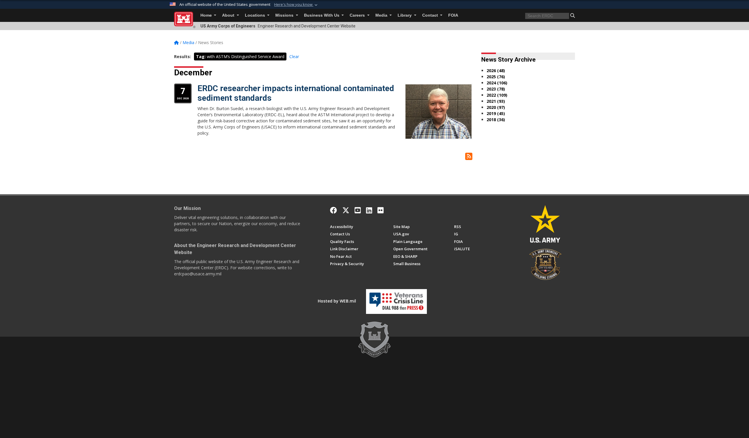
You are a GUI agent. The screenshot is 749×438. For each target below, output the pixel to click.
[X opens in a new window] (345, 210)
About (229, 15)
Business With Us (322, 15)
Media (382, 15)
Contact (430, 15)
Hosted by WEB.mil (337, 301)
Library (405, 15)
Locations (255, 15)
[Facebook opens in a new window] (333, 210)
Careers (358, 15)
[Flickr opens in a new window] (380, 210)
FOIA (453, 15)
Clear (294, 56)
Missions (285, 15)
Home (206, 15)
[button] (296, 5)
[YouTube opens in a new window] (358, 210)
